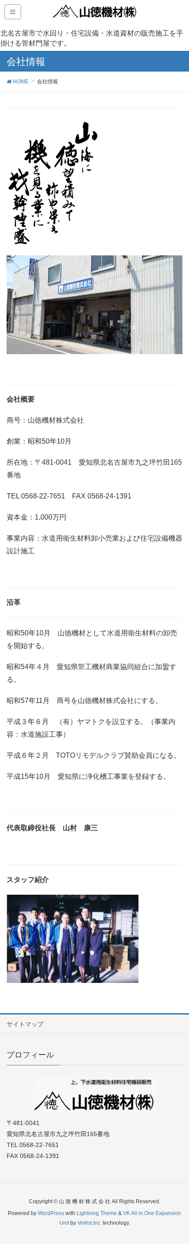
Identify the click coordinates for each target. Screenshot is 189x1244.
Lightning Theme (96, 1213)
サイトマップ (25, 1024)
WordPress (51, 1213)
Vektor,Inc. (89, 1223)
